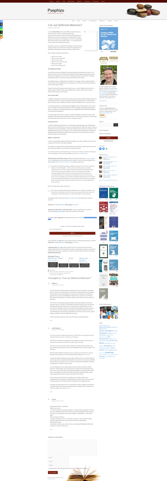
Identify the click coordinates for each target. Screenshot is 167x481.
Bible (108, 325)
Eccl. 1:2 (68, 388)
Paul (115, 350)
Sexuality (58, 1)
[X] (1, 24)
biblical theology (102, 328)
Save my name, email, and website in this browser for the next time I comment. (68, 468)
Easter (54, 271)
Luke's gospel (102, 348)
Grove (106, 336)
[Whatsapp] (1, 29)
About (78, 20)
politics (71, 271)
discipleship (103, 333)
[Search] (115, 124)
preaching (109, 352)
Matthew (108, 348)
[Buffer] (1, 32)
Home (73, 20)
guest (108, 336)
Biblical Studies (71, 1)
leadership (101, 345)
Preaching (51, 1)
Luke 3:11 (87, 354)
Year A (113, 356)
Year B (100, 358)
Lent (65, 271)
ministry (112, 348)
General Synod (101, 336)
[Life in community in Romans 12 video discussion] (100, 167)
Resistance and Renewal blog (81, 153)
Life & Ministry (87, 1)
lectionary (108, 346)
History (111, 339)
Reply (51, 320)
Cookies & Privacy (51, 479)
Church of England (106, 331)
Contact (116, 20)
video (110, 356)
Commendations (93, 20)
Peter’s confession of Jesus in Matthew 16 (109, 171)
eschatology (102, 335)
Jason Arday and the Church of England (110, 157)
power (103, 352)
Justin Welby (61, 271)
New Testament (109, 350)
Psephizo (56, 10)
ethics (57, 271)
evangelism (108, 335)
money (68, 271)
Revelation (79, 1)
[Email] (1, 34)
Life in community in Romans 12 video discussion (110, 166)
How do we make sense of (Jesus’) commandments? (60, 273)
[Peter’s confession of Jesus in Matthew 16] (100, 171)
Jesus (101, 343)
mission (101, 350)
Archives (103, 1)
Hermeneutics (104, 339)
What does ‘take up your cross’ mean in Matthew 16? (110, 162)
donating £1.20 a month (58, 211)
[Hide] (0, 39)
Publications (102, 20)
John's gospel (107, 343)
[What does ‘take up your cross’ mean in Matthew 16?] (100, 162)
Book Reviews (96, 1)
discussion (110, 333)
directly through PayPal (106, 112)
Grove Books (102, 94)
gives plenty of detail (74, 198)
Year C (103, 358)
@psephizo (61, 204)
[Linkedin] (1, 27)
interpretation (102, 340)
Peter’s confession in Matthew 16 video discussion (110, 175)
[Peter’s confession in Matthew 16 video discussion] (100, 176)
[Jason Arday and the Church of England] (100, 158)
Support (84, 20)
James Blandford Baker (112, 340)
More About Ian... (103, 100)
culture (51, 271)
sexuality (102, 356)
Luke (113, 346)
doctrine (114, 333)
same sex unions (114, 354)
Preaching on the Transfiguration (56, 274)
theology (106, 356)
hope (115, 338)
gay (112, 335)
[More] (1, 37)
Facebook (76, 204)
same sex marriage (107, 354)
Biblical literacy (114, 327)
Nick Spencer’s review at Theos (65, 162)
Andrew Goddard (103, 325)
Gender (63, 1)
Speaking (109, 20)
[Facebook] (1, 21)
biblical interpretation (105, 327)
